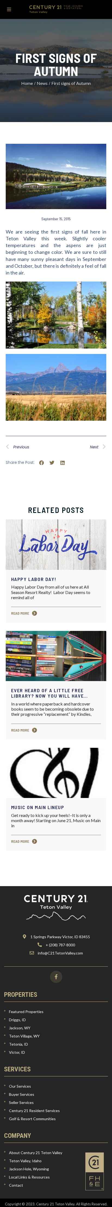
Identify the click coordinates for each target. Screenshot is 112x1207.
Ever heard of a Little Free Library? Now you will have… (49, 693)
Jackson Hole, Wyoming (29, 1169)
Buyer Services (21, 1094)
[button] (42, 463)
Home (27, 83)
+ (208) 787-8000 (60, 945)
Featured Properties (26, 1011)
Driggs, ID (17, 1019)
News (42, 83)
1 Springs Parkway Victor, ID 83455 (60, 936)
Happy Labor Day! (34, 579)
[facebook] (56, 977)
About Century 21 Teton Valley (35, 1152)
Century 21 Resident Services (34, 1110)
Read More (20, 613)
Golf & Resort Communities (32, 1118)
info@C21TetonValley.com (60, 953)
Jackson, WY (19, 1028)
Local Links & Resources (29, 1177)
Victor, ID (17, 1052)
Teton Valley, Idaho (25, 1160)
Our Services (20, 1086)
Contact (16, 1185)
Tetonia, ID (18, 1044)
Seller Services (21, 1102)
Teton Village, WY (24, 1036)
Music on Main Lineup (37, 807)
